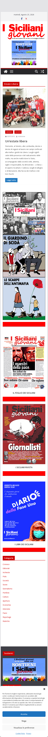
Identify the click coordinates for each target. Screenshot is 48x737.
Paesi (5, 620)
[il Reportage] (32, 6)
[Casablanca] (31, 2)
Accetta (24, 714)
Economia (7, 612)
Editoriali (6, 575)
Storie (5, 591)
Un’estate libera (16, 148)
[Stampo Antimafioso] (43, 9)
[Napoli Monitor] (14, 9)
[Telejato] (3, 13)
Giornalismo (7, 595)
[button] (44, 689)
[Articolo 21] (24, 2)
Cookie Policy (20, 733)
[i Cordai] (22, 6)
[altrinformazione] (10, 16)
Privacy (28, 733)
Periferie (6, 600)
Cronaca (6, 571)
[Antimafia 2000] (5, 2)
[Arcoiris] (15, 2)
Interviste (6, 616)
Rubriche (6, 628)
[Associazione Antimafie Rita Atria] (28, 9)
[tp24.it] (9, 13)
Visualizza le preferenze (24, 727)
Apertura (6, 608)
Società (18, 139)
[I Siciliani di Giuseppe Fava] (22, 13)
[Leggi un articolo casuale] (42, 79)
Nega (24, 721)
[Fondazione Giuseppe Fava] (17, 13)
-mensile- (9, 139)
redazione (21, 143)
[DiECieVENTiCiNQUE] (9, 6)
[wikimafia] (13, 13)
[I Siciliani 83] (32, 13)
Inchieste (6, 579)
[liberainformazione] (5, 9)
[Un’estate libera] (24, 115)
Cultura (5, 604)
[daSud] (38, 2)
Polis (5, 583)
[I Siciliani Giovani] (6, 79)
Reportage (7, 624)
